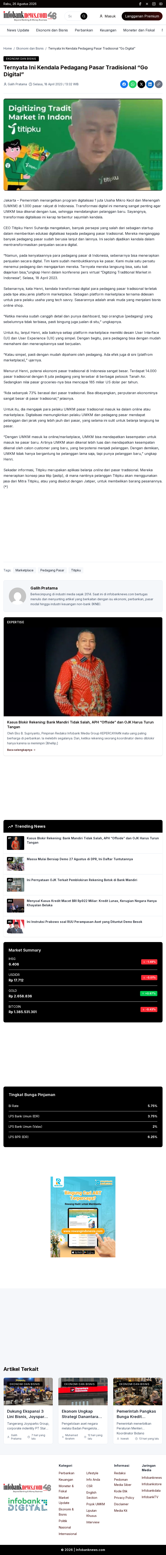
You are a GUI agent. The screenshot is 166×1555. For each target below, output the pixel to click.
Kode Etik (121, 1491)
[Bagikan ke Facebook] (124, 84)
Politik (63, 1521)
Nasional (65, 1527)
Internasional (68, 1534)
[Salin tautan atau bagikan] (159, 84)
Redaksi (120, 1473)
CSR (89, 1486)
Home (7, 48)
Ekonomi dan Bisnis (52, 30)
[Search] (83, 16)
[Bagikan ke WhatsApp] (133, 84)
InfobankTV (150, 1497)
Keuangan (108, 30)
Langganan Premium (142, 16)
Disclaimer (121, 1504)
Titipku (76, 570)
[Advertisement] (83, 526)
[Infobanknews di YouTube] (161, 4)
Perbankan (84, 30)
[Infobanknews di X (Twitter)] (147, 4)
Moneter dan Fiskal (139, 30)
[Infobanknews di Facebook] (140, 4)
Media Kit (120, 1510)
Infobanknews (152, 1477)
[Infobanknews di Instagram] (154, 4)
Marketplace (25, 570)
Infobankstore (152, 1484)
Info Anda (93, 1479)
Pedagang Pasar (52, 570)
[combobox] (76, 16)
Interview (92, 1522)
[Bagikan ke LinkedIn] (150, 84)
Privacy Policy (124, 1497)
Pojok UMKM (95, 1504)
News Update (18, 30)
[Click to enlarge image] (83, 145)
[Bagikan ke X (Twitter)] (141, 84)
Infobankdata (151, 1490)
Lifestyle (92, 1473)
